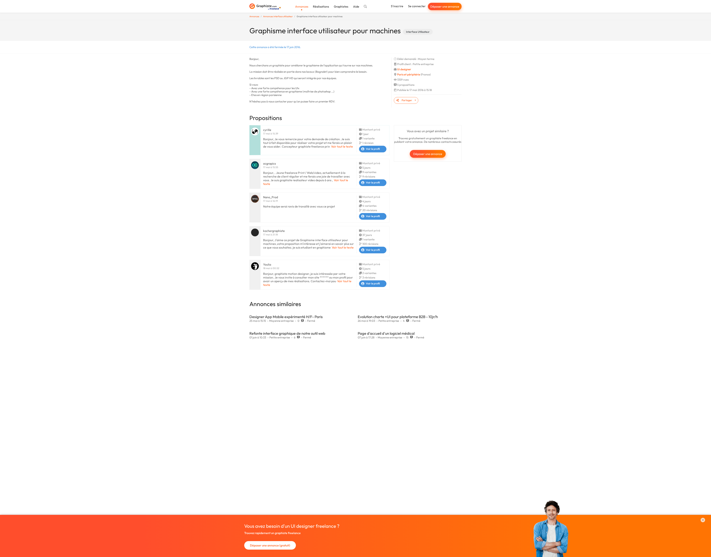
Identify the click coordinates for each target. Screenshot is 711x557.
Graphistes (341, 6)
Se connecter (417, 6)
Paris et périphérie (408, 74)
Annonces (301, 6)
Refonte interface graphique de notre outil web (287, 333)
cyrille (267, 130)
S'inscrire (397, 6)
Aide (356, 6)
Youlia (267, 264)
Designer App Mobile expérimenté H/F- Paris (286, 316)
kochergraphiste (274, 231)
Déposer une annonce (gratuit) (270, 545)
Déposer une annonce (444, 6)
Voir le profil (373, 149)
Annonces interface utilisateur (278, 16)
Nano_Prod (270, 197)
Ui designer (404, 69)
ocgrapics (269, 163)
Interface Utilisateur (418, 31)
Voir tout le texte (342, 146)
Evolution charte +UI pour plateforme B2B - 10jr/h (398, 316)
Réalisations (321, 6)
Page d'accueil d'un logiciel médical (386, 333)
